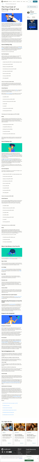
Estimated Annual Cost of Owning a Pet (8, 412)
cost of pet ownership (12, 304)
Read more (9, 443)
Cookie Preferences (29, 456)
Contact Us (19, 452)
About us (19, 450)
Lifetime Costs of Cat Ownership (7, 407)
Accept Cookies (29, 460)
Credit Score (14, 1)
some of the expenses (9, 93)
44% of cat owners (9, 155)
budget (20, 270)
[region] (19, 458)
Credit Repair (18, 1)
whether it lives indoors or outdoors (7, 159)
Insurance (24, 1)
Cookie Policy (20, 458)
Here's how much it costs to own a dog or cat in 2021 (10, 403)
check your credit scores (16, 396)
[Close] (38, 458)
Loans (27, 1)
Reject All (29, 458)
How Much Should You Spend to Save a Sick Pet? (9, 410)
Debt (21, 1)
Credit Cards (10, 1)
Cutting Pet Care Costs (6, 405)
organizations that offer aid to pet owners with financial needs (10, 382)
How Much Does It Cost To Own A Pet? (8, 414)
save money (10, 258)
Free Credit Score (28, 451)
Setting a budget (4, 269)
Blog (26, 454)
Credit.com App (20, 453)
